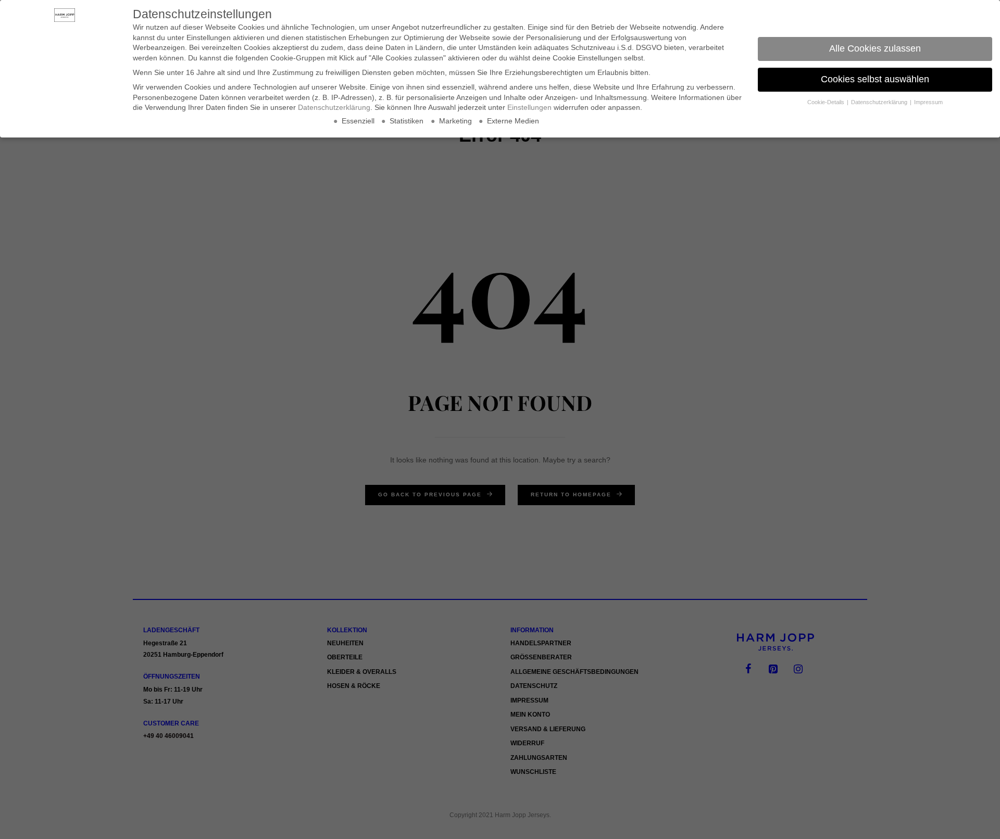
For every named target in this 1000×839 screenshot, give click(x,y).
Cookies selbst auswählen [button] (875, 79)
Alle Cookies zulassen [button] (875, 48)
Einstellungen (529, 107)
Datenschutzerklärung (334, 107)
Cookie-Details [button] (826, 102)
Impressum (928, 102)
